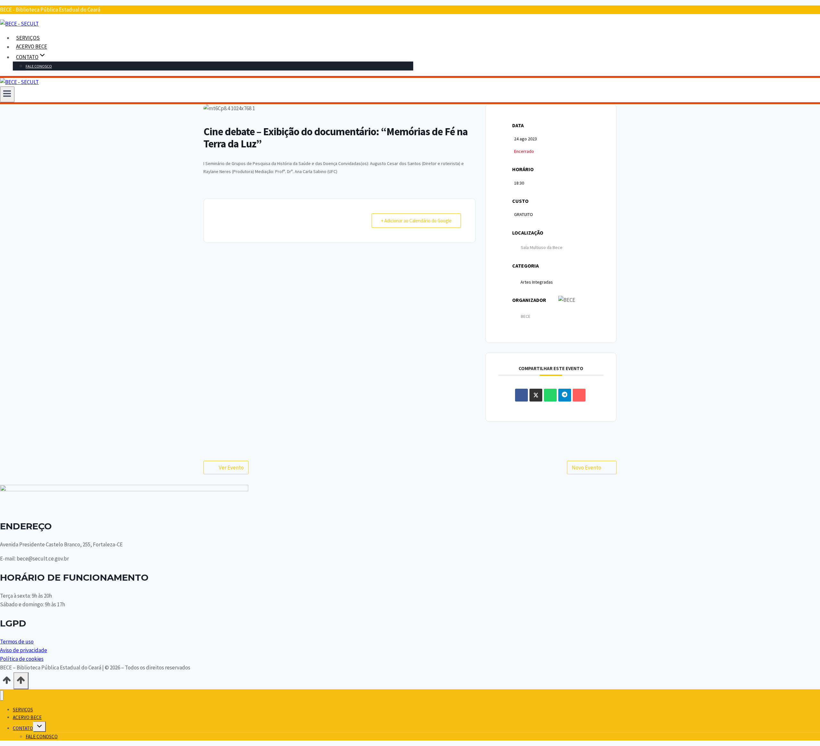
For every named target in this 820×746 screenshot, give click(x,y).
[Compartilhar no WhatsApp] (550, 395)
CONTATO (23, 728)
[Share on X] (535, 395)
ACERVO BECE (31, 46)
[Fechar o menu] (2, 695)
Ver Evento (231, 467)
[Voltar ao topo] (6, 682)
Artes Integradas (537, 282)
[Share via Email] (579, 395)
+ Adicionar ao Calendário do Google (416, 221)
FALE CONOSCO (39, 66)
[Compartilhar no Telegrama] (564, 395)
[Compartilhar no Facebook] (521, 395)
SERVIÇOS (28, 37)
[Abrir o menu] (7, 94)
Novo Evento (586, 467)
